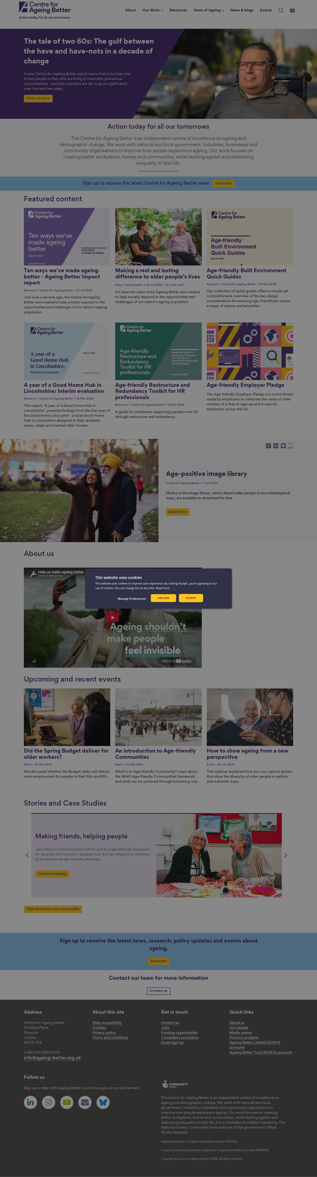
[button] (132, 598)
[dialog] (158, 589)
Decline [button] (163, 598)
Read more (163, 588)
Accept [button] (191, 598)
